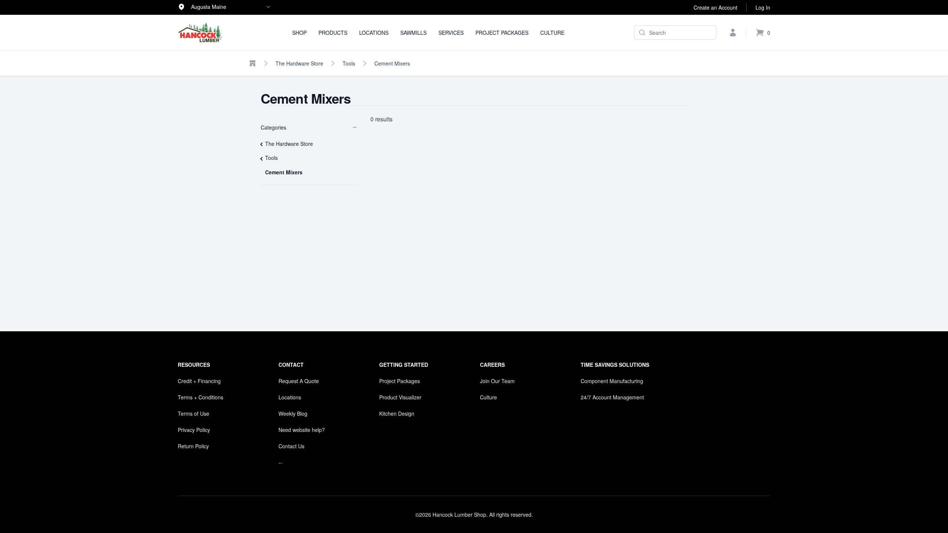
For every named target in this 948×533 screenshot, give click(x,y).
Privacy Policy (194, 429)
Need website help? (301, 429)
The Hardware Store (299, 63)
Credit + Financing (199, 381)
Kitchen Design (396, 413)
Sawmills (413, 32)
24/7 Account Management (612, 397)
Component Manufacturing (612, 381)
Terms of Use (193, 413)
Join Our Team (497, 381)
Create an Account (715, 7)
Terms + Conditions (200, 397)
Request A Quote (298, 381)
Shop (299, 32)
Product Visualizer (400, 397)
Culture (552, 32)
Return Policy (193, 446)
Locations (373, 32)
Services (451, 32)
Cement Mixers (392, 63)
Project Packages (501, 32)
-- (280, 462)
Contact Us (291, 446)
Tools (349, 63)
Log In (762, 7)
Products (332, 32)
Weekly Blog (292, 413)
